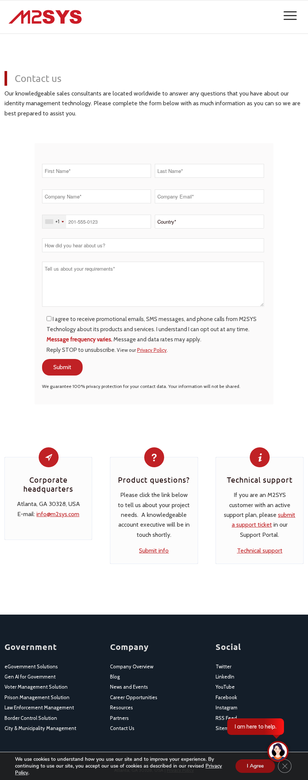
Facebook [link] (226, 697)
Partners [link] (119, 718)
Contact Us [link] (122, 728)
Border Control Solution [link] (31, 718)
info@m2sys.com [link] (57, 514)
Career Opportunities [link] (133, 697)
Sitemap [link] (225, 728)
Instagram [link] (226, 707)
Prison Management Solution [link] (37, 697)
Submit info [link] (154, 550)
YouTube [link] (225, 687)
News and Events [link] (129, 687)
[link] (45, 16)
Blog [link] (115, 677)
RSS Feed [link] (226, 718)
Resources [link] (121, 707)
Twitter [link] (223, 666)
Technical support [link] (259, 550)
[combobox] (54, 221)
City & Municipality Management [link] (40, 728)
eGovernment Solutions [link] (31, 666)
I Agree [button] (255, 765)
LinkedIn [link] (225, 677)
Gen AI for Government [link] (30, 677)
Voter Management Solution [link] (36, 687)
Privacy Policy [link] (152, 350)
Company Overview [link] (131, 666)
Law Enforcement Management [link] (39, 707)
